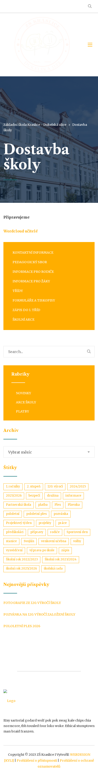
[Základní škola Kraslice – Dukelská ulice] (42, 44)
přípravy (36, 532)
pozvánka (61, 514)
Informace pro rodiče (33, 272)
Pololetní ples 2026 (21, 626)
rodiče (55, 532)
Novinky (23, 393)
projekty (45, 523)
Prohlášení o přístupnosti (37, 760)
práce (62, 523)
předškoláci (14, 532)
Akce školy (26, 402)
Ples (57, 505)
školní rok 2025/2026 (21, 568)
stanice (11, 541)
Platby (22, 411)
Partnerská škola (18, 505)
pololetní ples (36, 514)
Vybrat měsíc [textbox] (20, 452)
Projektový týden (19, 523)
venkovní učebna (53, 541)
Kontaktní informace (33, 252)
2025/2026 (14, 496)
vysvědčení (14, 550)
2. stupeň (34, 486)
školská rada (53, 568)
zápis (65, 550)
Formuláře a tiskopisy (34, 300)
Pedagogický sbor (30, 262)
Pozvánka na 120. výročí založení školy (39, 614)
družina (53, 496)
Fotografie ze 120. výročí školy (32, 603)
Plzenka (74, 505)
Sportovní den (77, 532)
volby (77, 541)
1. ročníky (13, 486)
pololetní (12, 514)
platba (43, 505)
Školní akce (23, 319)
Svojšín (29, 541)
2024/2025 (78, 486)
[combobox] (49, 452)
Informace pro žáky (31, 281)
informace (73, 496)
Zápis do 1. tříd (26, 310)
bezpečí (34, 496)
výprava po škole (41, 550)
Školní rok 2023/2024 (61, 559)
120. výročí (55, 486)
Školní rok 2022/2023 (22, 559)
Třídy (18, 291)
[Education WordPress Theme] (49, 700)
